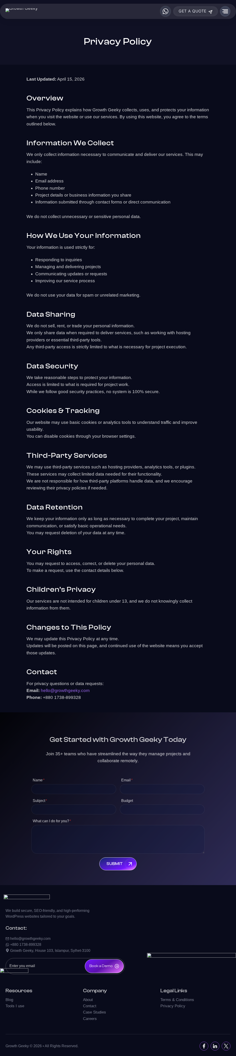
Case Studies (94, 1012)
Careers (90, 1019)
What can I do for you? (52, 821)
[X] (226, 1046)
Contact (89, 1006)
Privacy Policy (172, 1006)
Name (38, 780)
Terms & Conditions (177, 1000)
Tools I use (15, 1006)
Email (127, 780)
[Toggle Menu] (225, 11)
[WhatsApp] (165, 11)
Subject (40, 801)
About (88, 1000)
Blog (9, 1000)
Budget (127, 801)
